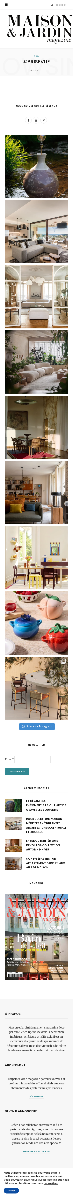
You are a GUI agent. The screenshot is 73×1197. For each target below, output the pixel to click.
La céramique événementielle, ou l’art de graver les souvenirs (46, 805)
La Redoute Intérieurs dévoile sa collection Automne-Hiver (43, 845)
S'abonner (36, 1096)
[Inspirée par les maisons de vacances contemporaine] (36, 427)
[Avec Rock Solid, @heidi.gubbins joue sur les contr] (36, 231)
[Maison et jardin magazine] (39, 29)
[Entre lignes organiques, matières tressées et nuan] (36, 688)
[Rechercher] (52, 5)
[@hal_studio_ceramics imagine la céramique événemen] (36, 166)
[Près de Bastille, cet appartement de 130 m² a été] (36, 492)
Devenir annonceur (36, 1151)
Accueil (34, 70)
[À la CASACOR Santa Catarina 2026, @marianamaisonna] (36, 362)
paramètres (51, 1183)
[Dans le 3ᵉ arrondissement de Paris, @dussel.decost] (36, 296)
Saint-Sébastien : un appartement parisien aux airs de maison (45, 863)
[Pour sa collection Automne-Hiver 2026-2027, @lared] (36, 557)
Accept (11, 1190)
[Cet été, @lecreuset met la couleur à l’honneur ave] (36, 623)
